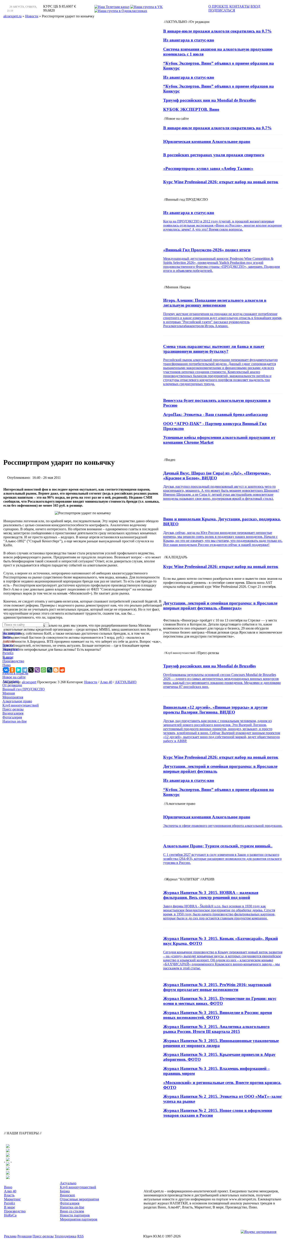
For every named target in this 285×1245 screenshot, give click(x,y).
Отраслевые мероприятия (79, 1199)
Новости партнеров (75, 1215)
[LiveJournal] (49, 670)
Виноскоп (67, 1195)
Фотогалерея (12, 717)
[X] (31, 670)
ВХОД (255, 6)
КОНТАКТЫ (239, 6)
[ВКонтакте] (6, 670)
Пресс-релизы (13, 709)
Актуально (10, 681)
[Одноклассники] (12, 670)
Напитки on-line (14, 721)
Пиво (6, 665)
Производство (13, 661)
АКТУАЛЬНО (125, 682)
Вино (6, 637)
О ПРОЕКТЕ (218, 6)
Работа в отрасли (15, 673)
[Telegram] (24, 670)
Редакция (24, 1236)
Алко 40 (8, 641)
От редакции (12, 685)
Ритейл (7, 653)
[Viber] (37, 670)
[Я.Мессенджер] (18, 670)
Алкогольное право (17, 701)
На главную (11, 633)
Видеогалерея (12, 713)
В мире (7, 657)
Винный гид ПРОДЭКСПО (23, 689)
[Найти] (47, 624)
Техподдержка (65, 1236)
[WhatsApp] (43, 670)
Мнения (8, 693)
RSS (80, 1236)
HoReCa (8, 669)
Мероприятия (12, 697)
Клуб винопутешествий (20, 705)
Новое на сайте (14, 677)
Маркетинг (10, 649)
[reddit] (62, 670)
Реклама (10, 1236)
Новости (90, 682)
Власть (7, 645)
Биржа (65, 1191)
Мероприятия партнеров (78, 1219)
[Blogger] (56, 670)
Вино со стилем (72, 1211)
